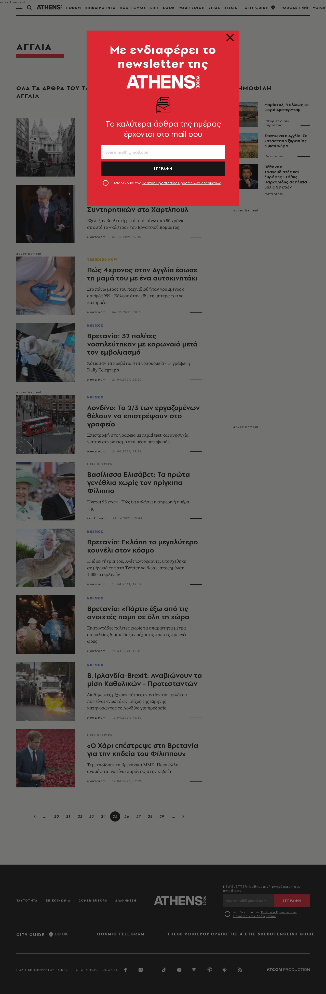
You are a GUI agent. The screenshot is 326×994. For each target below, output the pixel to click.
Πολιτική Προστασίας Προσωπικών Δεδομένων (181, 183)
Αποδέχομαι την (167, 183)
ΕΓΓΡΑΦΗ (163, 168)
